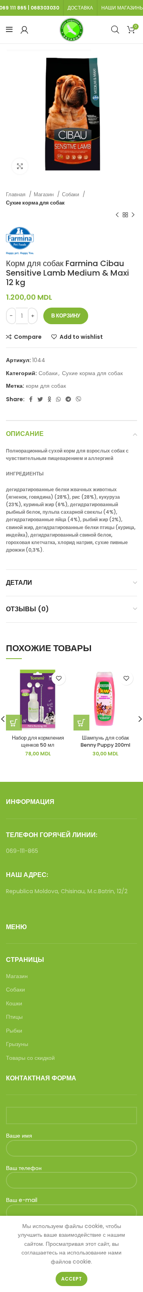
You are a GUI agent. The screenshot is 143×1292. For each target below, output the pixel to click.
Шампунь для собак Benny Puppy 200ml (105, 741)
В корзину (65, 315)
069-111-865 (22, 851)
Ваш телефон (24, 1168)
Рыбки (14, 1031)
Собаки (71, 194)
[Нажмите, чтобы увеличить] (20, 166)
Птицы (14, 1017)
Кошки (14, 1003)
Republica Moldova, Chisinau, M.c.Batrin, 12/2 (67, 891)
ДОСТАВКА (80, 7)
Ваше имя (19, 1136)
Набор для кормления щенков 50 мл (38, 741)
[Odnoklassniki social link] (49, 399)
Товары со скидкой (30, 1058)
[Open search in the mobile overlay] (115, 29)
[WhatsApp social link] (58, 399)
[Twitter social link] (40, 399)
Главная (16, 194)
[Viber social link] (78, 399)
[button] (81, 723)
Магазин (44, 194)
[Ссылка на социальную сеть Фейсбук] (31, 399)
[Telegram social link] (68, 399)
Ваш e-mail (21, 1200)
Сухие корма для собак (35, 203)
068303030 (45, 7)
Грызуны (17, 1044)
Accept (71, 1278)
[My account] (24, 30)
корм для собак (46, 386)
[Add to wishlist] (59, 678)
